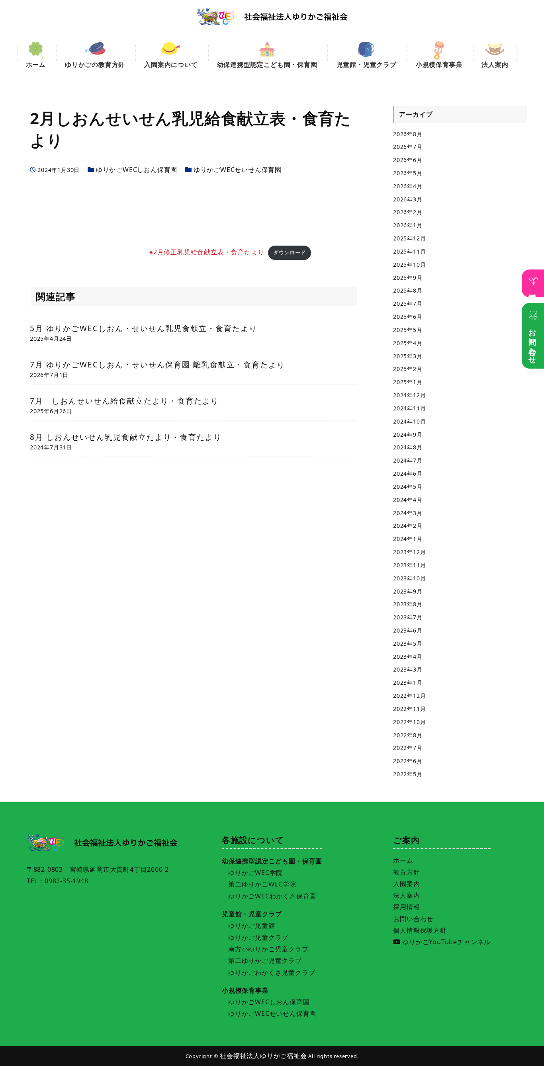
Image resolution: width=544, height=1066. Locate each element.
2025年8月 (408, 290)
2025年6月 (408, 316)
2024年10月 (409, 421)
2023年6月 (408, 630)
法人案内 (406, 895)
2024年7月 (408, 460)
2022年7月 (408, 748)
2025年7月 (408, 303)
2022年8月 (408, 735)
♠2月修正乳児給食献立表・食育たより (206, 252)
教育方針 (406, 872)
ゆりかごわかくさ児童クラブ (271, 972)
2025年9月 (408, 277)
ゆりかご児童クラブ (258, 937)
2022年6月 (408, 761)
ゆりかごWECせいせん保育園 (238, 169)
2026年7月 (408, 146)
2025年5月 (408, 330)
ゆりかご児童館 (251, 925)
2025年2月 (408, 369)
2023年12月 (409, 552)
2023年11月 (409, 565)
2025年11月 (409, 251)
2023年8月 (408, 604)
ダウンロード (289, 252)
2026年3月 (408, 199)
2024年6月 (408, 473)
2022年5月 (408, 774)
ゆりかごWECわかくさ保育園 (272, 896)
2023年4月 (408, 656)
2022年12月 (409, 695)
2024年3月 (408, 513)
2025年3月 (408, 356)
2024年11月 (409, 408)
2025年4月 (408, 343)
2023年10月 (409, 578)
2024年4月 (408, 500)
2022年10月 (409, 722)
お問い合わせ (533, 342)
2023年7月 (408, 617)
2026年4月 (408, 186)
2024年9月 (408, 434)
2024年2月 (408, 525)
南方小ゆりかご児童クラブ (268, 949)
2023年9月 (408, 591)
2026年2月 (408, 212)
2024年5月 (408, 486)
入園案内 (406, 883)
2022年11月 (409, 709)
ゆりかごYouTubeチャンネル (445, 941)
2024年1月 (408, 539)
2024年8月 (408, 447)
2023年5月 (408, 643)
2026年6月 (408, 160)
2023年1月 (408, 682)
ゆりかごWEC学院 (255, 872)
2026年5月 (408, 173)
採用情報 (533, 288)
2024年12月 (409, 395)
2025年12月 (409, 238)
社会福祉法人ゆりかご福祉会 (263, 1055)
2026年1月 (408, 225)
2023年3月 (408, 669)
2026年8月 (408, 134)
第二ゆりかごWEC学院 (262, 884)
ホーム (403, 860)
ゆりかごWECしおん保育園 (136, 169)
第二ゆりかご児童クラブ (265, 960)
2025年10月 (409, 264)
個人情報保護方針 (419, 930)
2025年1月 (408, 382)
